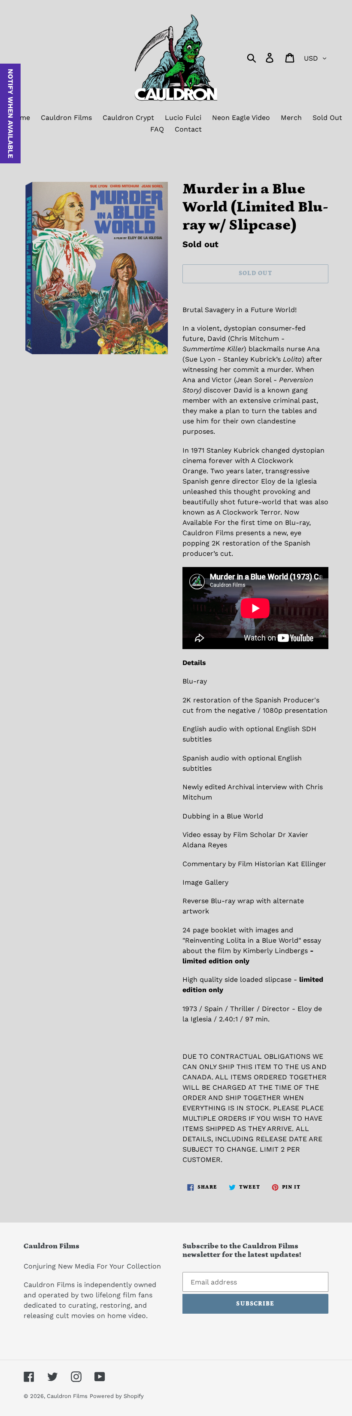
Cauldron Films (67, 1396)
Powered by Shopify (117, 1396)
